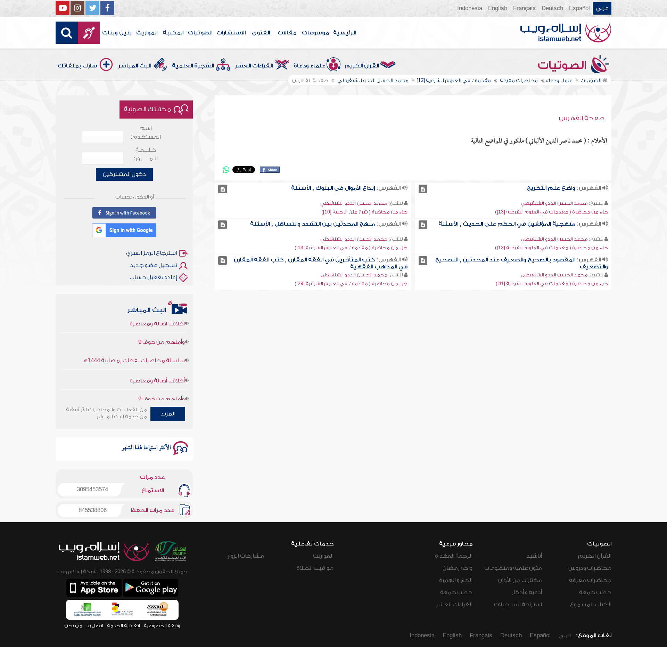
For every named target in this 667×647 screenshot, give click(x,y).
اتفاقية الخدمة (123, 625)
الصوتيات (200, 33)
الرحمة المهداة (453, 556)
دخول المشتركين (124, 174)
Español (579, 8)
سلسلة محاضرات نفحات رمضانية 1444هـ (133, 350)
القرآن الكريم (362, 66)
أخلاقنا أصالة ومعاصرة (157, 370)
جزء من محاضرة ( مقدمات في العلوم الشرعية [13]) (551, 212)
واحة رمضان (457, 568)
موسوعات (315, 33)
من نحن (73, 625)
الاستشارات (231, 33)
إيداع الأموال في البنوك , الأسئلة (333, 188)
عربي (602, 8)
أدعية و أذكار (527, 592)
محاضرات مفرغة (590, 580)
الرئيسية (344, 33)
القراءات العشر (254, 66)
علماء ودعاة (310, 66)
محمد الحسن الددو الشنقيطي (554, 203)
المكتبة (173, 33)
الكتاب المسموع (590, 604)
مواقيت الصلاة (315, 568)
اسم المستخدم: (146, 132)
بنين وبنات (117, 33)
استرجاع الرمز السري (151, 253)
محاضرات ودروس (589, 568)
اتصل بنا (94, 625)
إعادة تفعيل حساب (153, 277)
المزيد (167, 414)
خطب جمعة (595, 592)
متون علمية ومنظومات (513, 568)
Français (524, 8)
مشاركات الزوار (246, 556)
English (497, 8)
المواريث (146, 33)
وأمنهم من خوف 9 (161, 331)
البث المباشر (134, 66)
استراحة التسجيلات (518, 604)
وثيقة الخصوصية (162, 625)
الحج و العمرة (455, 580)
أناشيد (534, 556)
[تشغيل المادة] (423, 189)
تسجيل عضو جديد (153, 265)
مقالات (287, 33)
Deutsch (552, 8)
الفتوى (261, 33)
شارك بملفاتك (77, 66)
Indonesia (469, 8)
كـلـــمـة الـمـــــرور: (146, 154)
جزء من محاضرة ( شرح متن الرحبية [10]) (364, 212)
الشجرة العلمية (193, 66)
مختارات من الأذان (520, 580)
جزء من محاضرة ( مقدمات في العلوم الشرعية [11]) (552, 283)
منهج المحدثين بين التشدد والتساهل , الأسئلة (312, 224)
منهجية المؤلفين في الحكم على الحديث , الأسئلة (506, 224)
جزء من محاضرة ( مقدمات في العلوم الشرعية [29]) (351, 283)
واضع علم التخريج (551, 188)
